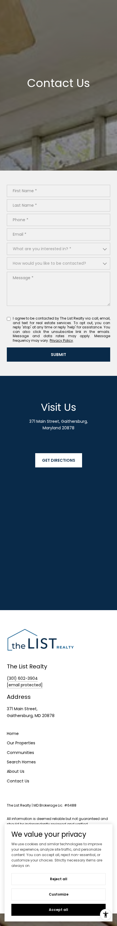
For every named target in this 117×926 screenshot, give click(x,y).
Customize (58, 894)
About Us (15, 771)
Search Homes (21, 762)
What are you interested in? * (42, 249)
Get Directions (58, 460)
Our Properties (21, 743)
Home (13, 733)
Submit (58, 354)
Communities (20, 752)
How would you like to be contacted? (49, 263)
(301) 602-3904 (22, 678)
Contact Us (18, 781)
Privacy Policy (61, 340)
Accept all (58, 909)
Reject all (58, 879)
